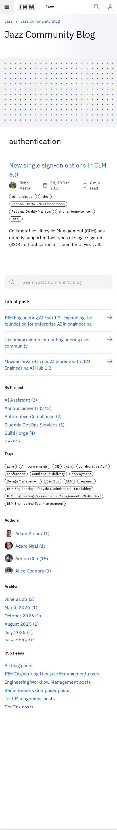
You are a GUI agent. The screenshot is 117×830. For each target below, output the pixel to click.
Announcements (22, 408)
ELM (69, 481)
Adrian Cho (26, 558)
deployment (81, 474)
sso (16, 219)
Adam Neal (26, 546)
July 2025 (15, 632)
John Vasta (25, 185)
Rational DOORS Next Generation (38, 204)
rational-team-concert (75, 211)
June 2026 (16, 599)
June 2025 (16, 640)
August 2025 (18, 624)
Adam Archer (29, 533)
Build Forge (16, 433)
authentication (23, 196)
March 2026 (17, 607)
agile (10, 466)
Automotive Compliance (30, 416)
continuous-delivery (48, 474)
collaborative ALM (93, 466)
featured (86, 481)
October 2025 (19, 615)
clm (45, 196)
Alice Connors (29, 571)
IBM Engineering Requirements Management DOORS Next (54, 496)
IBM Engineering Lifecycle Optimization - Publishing (49, 488)
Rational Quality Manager (31, 211)
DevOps (52, 481)
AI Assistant (17, 400)
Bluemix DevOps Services (31, 425)
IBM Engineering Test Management (35, 503)
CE (7, 441)
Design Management (23, 481)
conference (16, 474)
